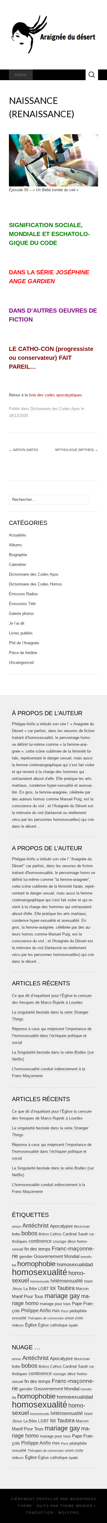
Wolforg (69, 1512)
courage (59, 1241)
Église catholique (52, 1325)
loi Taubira (62, 1288)
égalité (73, 1325)
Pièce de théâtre (23, 652)
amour (16, 1226)
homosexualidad (75, 1264)
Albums (15, 545)
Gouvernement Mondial (56, 1256)
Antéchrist (35, 1225)
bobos (29, 1233)
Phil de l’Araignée (24, 643)
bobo (16, 1234)
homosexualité (39, 1272)
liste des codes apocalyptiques (55, 395)
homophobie (36, 1264)
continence (40, 1241)
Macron (82, 1288)
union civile (74, 1318)
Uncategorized (21, 662)
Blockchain (82, 1226)
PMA (56, 1311)
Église (31, 1325)
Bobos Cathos (50, 1234)
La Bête (30, 1289)
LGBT (43, 1288)
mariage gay (62, 1295)
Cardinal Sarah (75, 1234)
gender (26, 1256)
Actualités (17, 535)
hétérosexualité (67, 1280)
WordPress (83, 1499)
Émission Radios (23, 594)
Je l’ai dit (16, 623)
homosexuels (39, 1281)
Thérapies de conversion (46, 1318)
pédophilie (78, 1311)
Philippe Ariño (36, 1310)
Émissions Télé (22, 603)
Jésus (17, 1288)
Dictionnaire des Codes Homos (35, 584)
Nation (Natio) (23, 450)
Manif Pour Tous (27, 1296)
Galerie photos (21, 613)
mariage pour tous (55, 1304)
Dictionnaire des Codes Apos (55, 408)
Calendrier (17, 564)
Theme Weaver (76, 1506)
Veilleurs (18, 1325)
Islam (88, 1281)
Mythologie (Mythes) (76, 450)
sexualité (19, 1318)
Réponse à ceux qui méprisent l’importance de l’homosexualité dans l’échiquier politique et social (52, 1036)
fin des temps (37, 1248)
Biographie (18, 554)
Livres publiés (21, 633)
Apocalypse (61, 1225)
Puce (64, 1311)
